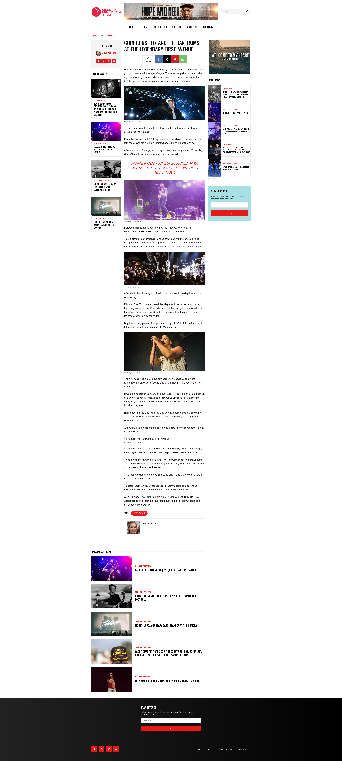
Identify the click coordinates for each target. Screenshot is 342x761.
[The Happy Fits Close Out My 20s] (214, 111)
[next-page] (214, 180)
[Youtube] (114, 61)
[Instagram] (103, 61)
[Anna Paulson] (99, 53)
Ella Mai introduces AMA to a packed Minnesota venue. (167, 681)
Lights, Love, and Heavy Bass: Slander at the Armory (105, 224)
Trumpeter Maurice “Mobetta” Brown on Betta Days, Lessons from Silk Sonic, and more (236, 94)
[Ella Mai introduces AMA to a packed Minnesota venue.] (111, 679)
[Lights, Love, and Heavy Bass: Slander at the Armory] (106, 206)
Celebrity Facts (101, 181)
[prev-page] (210, 180)
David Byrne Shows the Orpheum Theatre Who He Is (236, 168)
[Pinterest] (175, 59)
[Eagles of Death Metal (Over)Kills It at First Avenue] (106, 131)
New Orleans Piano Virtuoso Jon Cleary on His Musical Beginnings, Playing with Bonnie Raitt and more (106, 109)
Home (93, 35)
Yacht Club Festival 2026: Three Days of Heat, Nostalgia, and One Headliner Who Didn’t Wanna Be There (168, 653)
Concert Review (107, 35)
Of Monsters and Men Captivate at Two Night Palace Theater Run (236, 131)
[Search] (247, 11)
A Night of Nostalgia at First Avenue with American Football (105, 187)
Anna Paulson (109, 53)
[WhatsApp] (183, 59)
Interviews (99, 100)
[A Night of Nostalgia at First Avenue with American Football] (106, 169)
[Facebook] (98, 61)
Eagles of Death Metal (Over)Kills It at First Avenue (104, 149)
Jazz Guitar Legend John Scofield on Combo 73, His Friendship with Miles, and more (236, 149)
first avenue (139, 513)
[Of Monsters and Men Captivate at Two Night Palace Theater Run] (214, 130)
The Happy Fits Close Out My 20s (236, 112)
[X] (108, 61)
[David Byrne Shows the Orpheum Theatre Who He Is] (214, 167)
